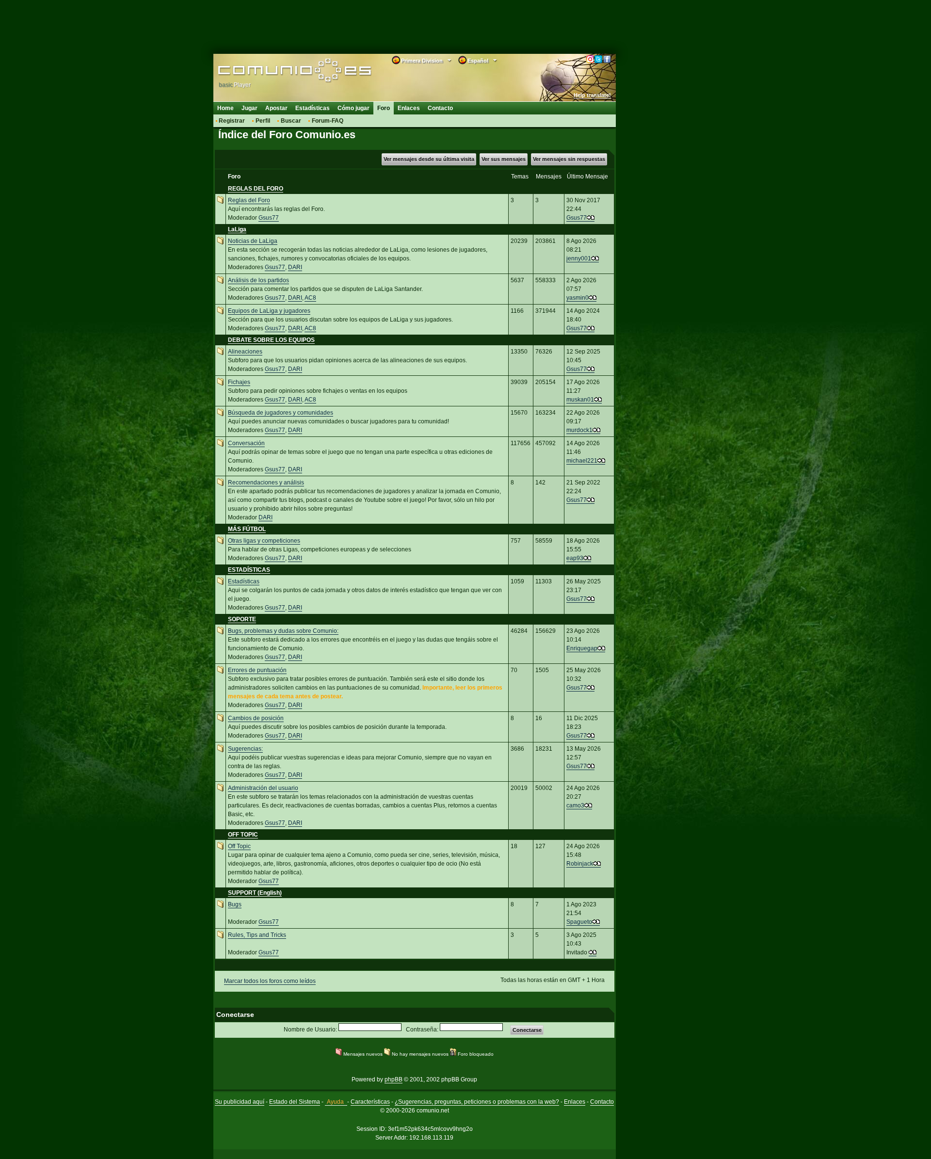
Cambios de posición (256, 718)
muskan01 (580, 399)
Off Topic (239, 846)
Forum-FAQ (327, 120)
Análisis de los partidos (258, 280)
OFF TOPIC (243, 834)
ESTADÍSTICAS (249, 569)
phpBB (393, 1079)
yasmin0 (577, 297)
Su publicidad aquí (239, 1101)
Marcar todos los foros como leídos (270, 981)
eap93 (574, 558)
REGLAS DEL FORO (255, 188)
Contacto (440, 108)
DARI (295, 267)
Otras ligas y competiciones (264, 540)
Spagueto (579, 921)
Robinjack (579, 863)
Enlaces (409, 108)
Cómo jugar (353, 108)
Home (225, 108)
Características (370, 1101)
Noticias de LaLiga (252, 241)
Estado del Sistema (294, 1101)
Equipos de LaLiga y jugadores (269, 310)
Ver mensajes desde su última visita (429, 159)
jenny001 (578, 258)
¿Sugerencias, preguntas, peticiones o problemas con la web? (477, 1101)
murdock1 (579, 430)
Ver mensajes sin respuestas (569, 159)
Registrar (232, 120)
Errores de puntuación (257, 670)
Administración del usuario (263, 788)
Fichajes (239, 382)
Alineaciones (245, 351)
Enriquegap (581, 648)
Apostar (276, 108)
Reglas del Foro (249, 200)
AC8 (310, 297)
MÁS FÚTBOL (247, 529)
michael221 (581, 460)
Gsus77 (268, 217)
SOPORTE (242, 619)
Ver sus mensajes (504, 159)
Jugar (249, 108)
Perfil (263, 120)
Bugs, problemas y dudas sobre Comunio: (283, 631)
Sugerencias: (245, 748)
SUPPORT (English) (255, 892)
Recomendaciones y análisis (266, 482)
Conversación (246, 443)
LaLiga (237, 229)
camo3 (575, 805)
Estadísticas (312, 108)
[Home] (280, 71)
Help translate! (592, 95)
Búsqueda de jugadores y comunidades (280, 412)
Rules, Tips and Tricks (257, 935)
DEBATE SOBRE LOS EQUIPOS (271, 340)
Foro (383, 108)
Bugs (234, 904)
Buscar (291, 120)
